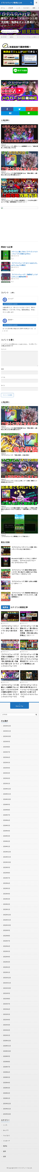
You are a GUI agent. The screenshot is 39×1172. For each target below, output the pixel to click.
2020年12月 (7, 1040)
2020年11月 (7, 1046)
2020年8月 (6, 1061)
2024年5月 (6, 825)
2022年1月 (6, 972)
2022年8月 (6, 935)
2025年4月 (6, 768)
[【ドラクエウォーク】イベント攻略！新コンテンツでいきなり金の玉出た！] (5, 550)
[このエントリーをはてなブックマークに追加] (10, 113)
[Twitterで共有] (19, 109)
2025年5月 (6, 762)
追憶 (4, 1156)
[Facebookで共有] (7, 109)
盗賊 (34, 8)
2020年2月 (6, 1093)
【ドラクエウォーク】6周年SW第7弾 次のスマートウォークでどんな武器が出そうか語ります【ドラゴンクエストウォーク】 (29, 691)
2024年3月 (6, 836)
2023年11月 (7, 857)
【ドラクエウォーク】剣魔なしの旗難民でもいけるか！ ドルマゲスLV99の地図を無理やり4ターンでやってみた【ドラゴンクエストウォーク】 (10, 691)
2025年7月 (6, 752)
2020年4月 (6, 1082)
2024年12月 (7, 789)
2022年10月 (7, 925)
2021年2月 (6, 1030)
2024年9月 (6, 804)
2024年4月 (6, 831)
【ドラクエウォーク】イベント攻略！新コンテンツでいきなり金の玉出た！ (10, 629)
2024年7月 (6, 815)
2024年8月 (6, 810)
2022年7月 (6, 941)
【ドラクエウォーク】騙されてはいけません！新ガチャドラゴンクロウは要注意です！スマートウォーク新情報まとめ (29, 659)
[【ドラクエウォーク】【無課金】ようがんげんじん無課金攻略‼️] (5, 278)
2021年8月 (6, 998)
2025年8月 (6, 747)
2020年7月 (6, 1067)
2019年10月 (7, 1114)
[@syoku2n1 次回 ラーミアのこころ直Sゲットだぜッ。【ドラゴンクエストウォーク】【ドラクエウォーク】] (5, 562)
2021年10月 (7, 988)
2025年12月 (7, 726)
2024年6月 (6, 820)
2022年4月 (6, 956)
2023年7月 (6, 878)
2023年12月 (7, 852)
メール (3, 377)
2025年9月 (6, 741)
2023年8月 (6, 873)
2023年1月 (6, 909)
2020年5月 (6, 1077)
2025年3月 (6, 773)
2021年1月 (6, 1035)
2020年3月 (6, 1088)
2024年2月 (6, 841)
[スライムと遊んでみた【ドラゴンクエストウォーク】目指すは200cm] (5, 255)
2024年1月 (6, 846)
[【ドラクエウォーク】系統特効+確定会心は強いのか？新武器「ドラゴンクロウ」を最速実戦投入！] (5, 596)
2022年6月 (6, 946)
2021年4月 (6, 1019)
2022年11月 (7, 920)
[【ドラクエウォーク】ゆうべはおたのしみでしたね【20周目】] (5, 266)
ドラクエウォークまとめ (25, 1168)
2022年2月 (6, 967)
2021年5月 (6, 1014)
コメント (3, 349)
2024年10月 (7, 799)
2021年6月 (6, 1009)
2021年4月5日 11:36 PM (10, 304)
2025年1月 (6, 783)
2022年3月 (6, 962)
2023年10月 (7, 862)
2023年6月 (6, 883)
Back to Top (19, 706)
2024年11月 (7, 794)
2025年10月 (7, 736)
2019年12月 (7, 1103)
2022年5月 (6, 951)
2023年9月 (6, 867)
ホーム (3, 8)
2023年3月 (6, 899)
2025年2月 (6, 778)
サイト (3, 385)
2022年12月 (7, 915)
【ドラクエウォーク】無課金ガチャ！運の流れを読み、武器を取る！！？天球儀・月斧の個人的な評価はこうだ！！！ (29, 630)
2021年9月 (6, 993)
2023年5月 (6, 888)
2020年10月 (7, 1051)
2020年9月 (6, 1056)
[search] (36, 714)
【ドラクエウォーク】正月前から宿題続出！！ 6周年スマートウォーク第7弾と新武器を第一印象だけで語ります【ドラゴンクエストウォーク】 (10, 660)
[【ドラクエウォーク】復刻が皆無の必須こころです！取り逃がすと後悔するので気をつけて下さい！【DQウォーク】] (5, 573)
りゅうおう (26, 8)
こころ (18, 8)
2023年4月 (6, 894)
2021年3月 (6, 1025)
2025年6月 (6, 757)
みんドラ (6, 1130)
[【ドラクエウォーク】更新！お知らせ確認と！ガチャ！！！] (5, 585)
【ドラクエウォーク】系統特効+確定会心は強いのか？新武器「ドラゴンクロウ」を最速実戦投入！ (24, 595)
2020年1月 (6, 1098)
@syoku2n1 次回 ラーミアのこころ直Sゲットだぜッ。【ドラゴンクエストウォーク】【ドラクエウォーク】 (24, 560)
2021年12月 (7, 977)
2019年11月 (7, 1109)
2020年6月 (6, 1072)
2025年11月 (7, 731)
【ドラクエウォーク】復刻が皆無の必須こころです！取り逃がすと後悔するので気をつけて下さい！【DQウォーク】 (24, 572)
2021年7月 (6, 1004)
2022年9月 (6, 930)
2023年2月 (6, 904)
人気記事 (10, 8)
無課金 (15, 31)
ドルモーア (6, 1141)
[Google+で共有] (32, 109)
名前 (2, 369)
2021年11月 (7, 983)
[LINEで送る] (29, 113)
